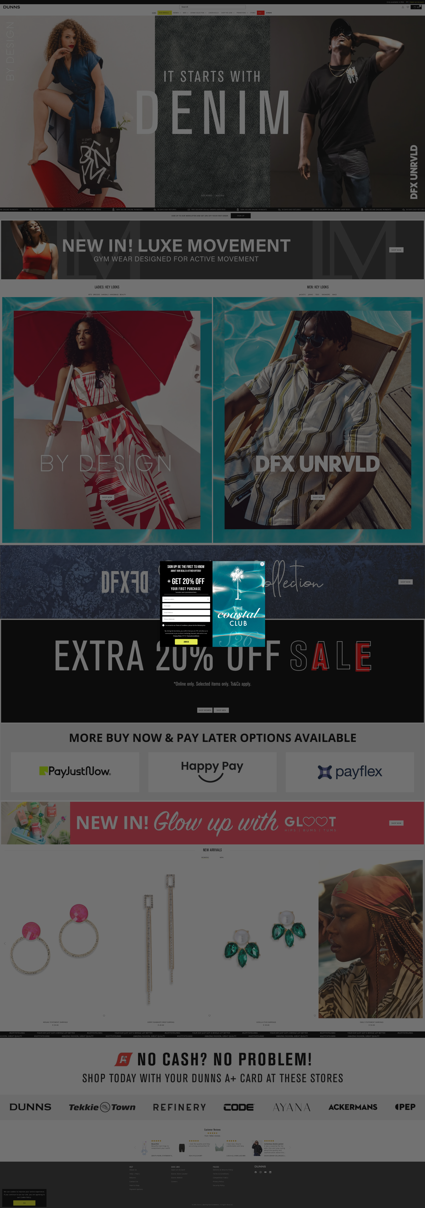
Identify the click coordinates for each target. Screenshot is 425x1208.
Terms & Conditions (193, 636)
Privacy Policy (177, 636)
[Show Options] (208, 599)
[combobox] (185, 599)
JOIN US (186, 642)
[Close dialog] (262, 564)
